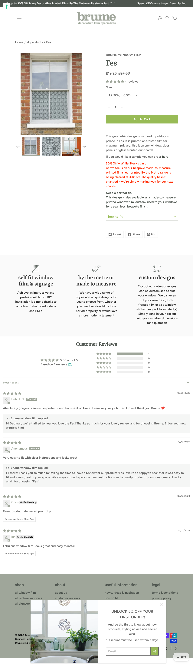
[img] (12, 393)
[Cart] (175, 18)
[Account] (160, 18)
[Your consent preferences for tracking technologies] (6, 6)
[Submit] (154, 651)
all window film (25, 592)
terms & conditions (165, 592)
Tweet (117, 234)
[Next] (84, 146)
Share (136, 234)
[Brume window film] (96, 18)
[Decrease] (109, 107)
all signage (22, 603)
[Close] (161, 604)
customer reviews (67, 598)
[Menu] (19, 18)
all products (35, 42)
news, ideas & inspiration (122, 592)
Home (19, 42)
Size (109, 87)
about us (61, 592)
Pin (153, 234)
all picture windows (28, 598)
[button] (167, 18)
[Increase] (122, 107)
